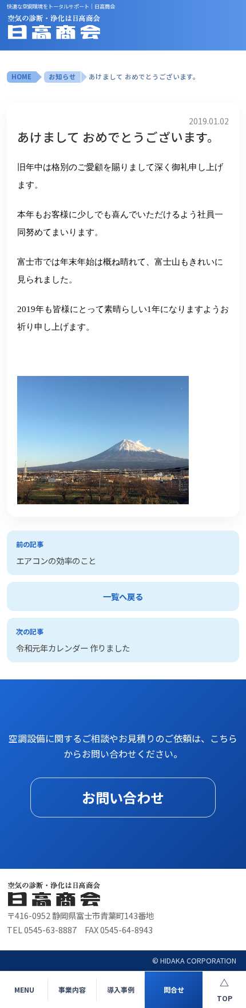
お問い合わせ (123, 797)
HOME (21, 76)
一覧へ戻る (123, 596)
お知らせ (62, 76)
